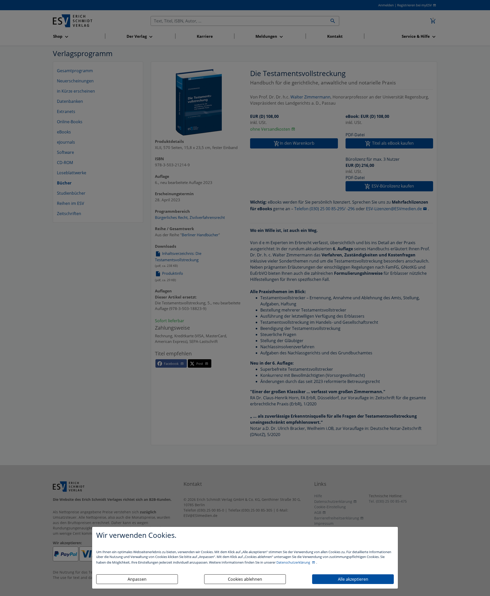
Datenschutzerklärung (293, 562)
